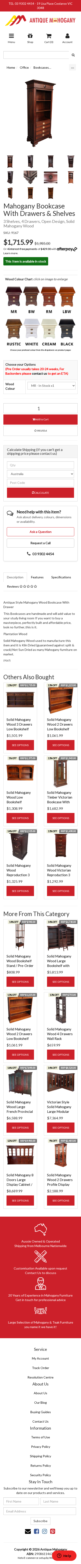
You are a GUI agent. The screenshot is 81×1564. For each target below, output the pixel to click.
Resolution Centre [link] (40, 1377)
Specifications (61, 577)
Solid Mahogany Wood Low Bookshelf (19, 797)
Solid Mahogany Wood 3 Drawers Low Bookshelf (19, 724)
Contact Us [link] (40, 1421)
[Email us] (28, 1531)
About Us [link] (40, 1393)
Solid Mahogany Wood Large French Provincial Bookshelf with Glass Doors (20, 1111)
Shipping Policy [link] (40, 1456)
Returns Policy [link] (40, 1465)
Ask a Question (41, 532)
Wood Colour (10, 386)
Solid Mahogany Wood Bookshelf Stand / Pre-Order (20, 961)
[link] (36, 1531)
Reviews (13, 586)
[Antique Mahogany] (40, 19)
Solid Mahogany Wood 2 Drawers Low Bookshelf (60, 724)
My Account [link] (40, 1358)
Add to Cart (42, 419)
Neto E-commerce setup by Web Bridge (40, 1557)
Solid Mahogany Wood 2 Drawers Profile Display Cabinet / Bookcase (60, 1184)
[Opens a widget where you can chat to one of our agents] (64, 1556)
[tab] (15, 577)
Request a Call (40, 543)
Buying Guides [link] (40, 1412)
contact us (39, 373)
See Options (20, 745)
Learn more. (10, 253)
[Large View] (10, 161)
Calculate (41, 492)
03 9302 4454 (24, 3)
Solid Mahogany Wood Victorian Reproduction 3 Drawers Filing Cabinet (59, 874)
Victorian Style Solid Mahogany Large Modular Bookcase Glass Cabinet (59, 1111)
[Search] (73, 55)
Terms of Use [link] (40, 1437)
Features (37, 577)
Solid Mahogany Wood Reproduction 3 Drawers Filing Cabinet (19, 874)
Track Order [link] (40, 1368)
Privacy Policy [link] (40, 1447)
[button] (40, 431)
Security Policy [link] (40, 1475)
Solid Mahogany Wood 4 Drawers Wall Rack (60, 1034)
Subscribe (40, 1521)
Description (15, 577)
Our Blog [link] (40, 1402)
